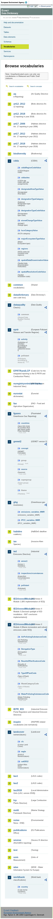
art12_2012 (19, 104)
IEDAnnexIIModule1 (22, 599)
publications (20, 830)
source (24, 469)
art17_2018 (19, 143)
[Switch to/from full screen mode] (36, 6)
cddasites (25, 178)
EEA (15, 2)
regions (24, 249)
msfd (16, 810)
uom (15, 857)
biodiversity (19, 153)
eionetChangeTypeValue (26, 220)
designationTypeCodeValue (26, 210)
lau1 (15, 776)
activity (24, 339)
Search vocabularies (16, 86)
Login (31, 6)
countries (25, 423)
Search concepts (36, 86)
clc (22, 742)
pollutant (25, 585)
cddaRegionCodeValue (26, 168)
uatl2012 (24, 761)
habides (17, 531)
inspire (17, 722)
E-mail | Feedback (11, 910)
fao (15, 403)
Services (7, 51)
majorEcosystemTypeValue (26, 239)
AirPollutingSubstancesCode (26, 637)
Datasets (7, 27)
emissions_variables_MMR (26, 512)
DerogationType (26, 649)
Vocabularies (9, 47)
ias (15, 541)
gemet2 (17, 441)
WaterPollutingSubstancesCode (26, 694)
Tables (6, 32)
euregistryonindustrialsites (22, 383)
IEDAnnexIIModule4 (22, 624)
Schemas (7, 42)
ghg (15, 502)
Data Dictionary (24, 17)
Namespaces (9, 56)
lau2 (15, 783)
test (15, 850)
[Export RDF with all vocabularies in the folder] (46, 161)
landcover (18, 732)
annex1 (24, 561)
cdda (16, 161)
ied (15, 551)
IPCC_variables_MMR (26, 520)
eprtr (16, 329)
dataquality (19, 305)
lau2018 (17, 790)
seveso (17, 840)
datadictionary (21, 295)
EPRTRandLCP (21, 371)
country (24, 887)
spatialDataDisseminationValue (26, 260)
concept (24, 448)
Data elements (10, 37)
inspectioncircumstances (26, 573)
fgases (17, 413)
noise (16, 820)
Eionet (14, 17)
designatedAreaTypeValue (26, 189)
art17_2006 (19, 124)
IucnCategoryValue (26, 230)
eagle (23, 751)
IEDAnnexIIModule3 (22, 609)
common (18, 285)
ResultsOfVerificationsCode (26, 661)
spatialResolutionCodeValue (26, 272)
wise (15, 867)
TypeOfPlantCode (26, 673)
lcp (15, 800)
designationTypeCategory (26, 199)
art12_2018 (19, 114)
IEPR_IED (18, 709)
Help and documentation (13, 22)
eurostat (17, 393)
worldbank (19, 877)
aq (14, 94)
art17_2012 (19, 134)
